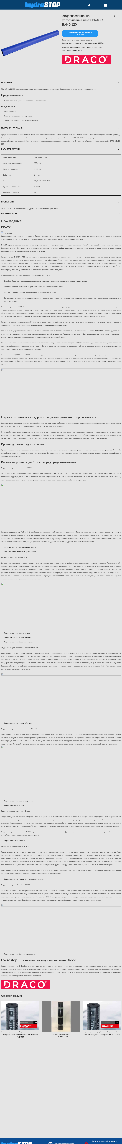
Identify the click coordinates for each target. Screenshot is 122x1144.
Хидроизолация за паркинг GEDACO (31, 1032)
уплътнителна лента (94, 47)
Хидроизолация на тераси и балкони (18, 723)
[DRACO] (86, 59)
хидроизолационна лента (72, 50)
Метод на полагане (12, 127)
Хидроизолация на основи (14, 805)
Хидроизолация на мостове (14, 840)
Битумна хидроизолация (81, 40)
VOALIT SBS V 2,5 (61, 1036)
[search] (89, 5)
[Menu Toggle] (105, 5)
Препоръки (7, 201)
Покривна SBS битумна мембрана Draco (20, 547)
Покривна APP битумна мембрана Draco (20, 552)
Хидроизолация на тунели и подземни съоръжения (24, 879)
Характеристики (10, 149)
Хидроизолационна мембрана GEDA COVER (102, 1034)
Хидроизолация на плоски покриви (17, 633)
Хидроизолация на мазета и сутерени (18, 801)
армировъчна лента (77, 47)
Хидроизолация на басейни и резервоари (20, 954)
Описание (7, 82)
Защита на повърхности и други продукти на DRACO (83, 43)
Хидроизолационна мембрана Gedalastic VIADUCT (20, 1035)
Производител (9, 213)
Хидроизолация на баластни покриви (18, 642)
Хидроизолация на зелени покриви (17, 637)
